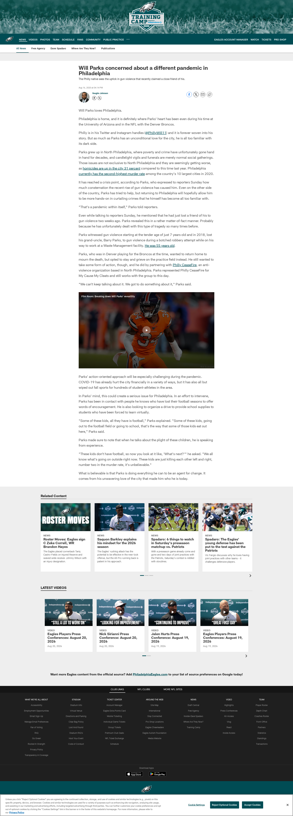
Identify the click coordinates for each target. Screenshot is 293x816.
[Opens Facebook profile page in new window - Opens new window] (94, 98)
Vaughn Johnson (100, 93)
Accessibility (36, 705)
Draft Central (193, 705)
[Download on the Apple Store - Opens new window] (134, 774)
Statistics (262, 733)
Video (229, 699)
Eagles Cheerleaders (154, 727)
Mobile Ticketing (114, 716)
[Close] (287, 805)
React (229, 727)
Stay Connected (154, 716)
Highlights (229, 705)
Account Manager (114, 705)
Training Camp (193, 727)
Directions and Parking (76, 716)
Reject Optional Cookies (224, 804)
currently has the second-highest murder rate (112, 174)
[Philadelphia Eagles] (146, 790)
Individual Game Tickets (114, 721)
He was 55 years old (159, 245)
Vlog (229, 721)
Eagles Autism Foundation (155, 733)
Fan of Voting (37, 727)
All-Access (229, 716)
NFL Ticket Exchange (114, 738)
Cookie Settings (196, 804)
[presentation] (251, 576)
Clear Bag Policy (76, 721)
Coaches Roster (262, 716)
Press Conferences (229, 710)
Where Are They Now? (193, 721)
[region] (146, 805)
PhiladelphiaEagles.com (150, 674)
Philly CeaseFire (185, 265)
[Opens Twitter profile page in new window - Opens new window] (99, 98)
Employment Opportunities (36, 710)
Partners (262, 727)
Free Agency (193, 710)
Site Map (155, 705)
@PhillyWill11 (155, 133)
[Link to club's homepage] (9, 39)
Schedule (114, 744)
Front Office (261, 721)
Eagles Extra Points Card (114, 710)
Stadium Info (76, 705)
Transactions (262, 744)
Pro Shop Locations (155, 721)
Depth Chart (261, 710)
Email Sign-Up (36, 716)
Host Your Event (76, 738)
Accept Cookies (252, 804)
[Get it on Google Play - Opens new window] (157, 775)
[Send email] (203, 96)
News (193, 699)
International (154, 710)
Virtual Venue (76, 710)
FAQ (36, 733)
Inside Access (229, 733)
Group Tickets (114, 727)
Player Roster (262, 705)
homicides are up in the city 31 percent (111, 168)
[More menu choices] (128, 39)
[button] (146, 330)
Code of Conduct (76, 744)
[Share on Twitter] (196, 96)
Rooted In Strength (36, 744)
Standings (261, 738)
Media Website (154, 738)
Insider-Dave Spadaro (193, 716)
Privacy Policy (36, 749)
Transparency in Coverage (36, 755)
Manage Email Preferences (36, 721)
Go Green (36, 738)
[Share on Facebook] (189, 96)
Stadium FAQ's (76, 733)
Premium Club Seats (114, 733)
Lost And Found (76, 727)
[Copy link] (209, 95)
